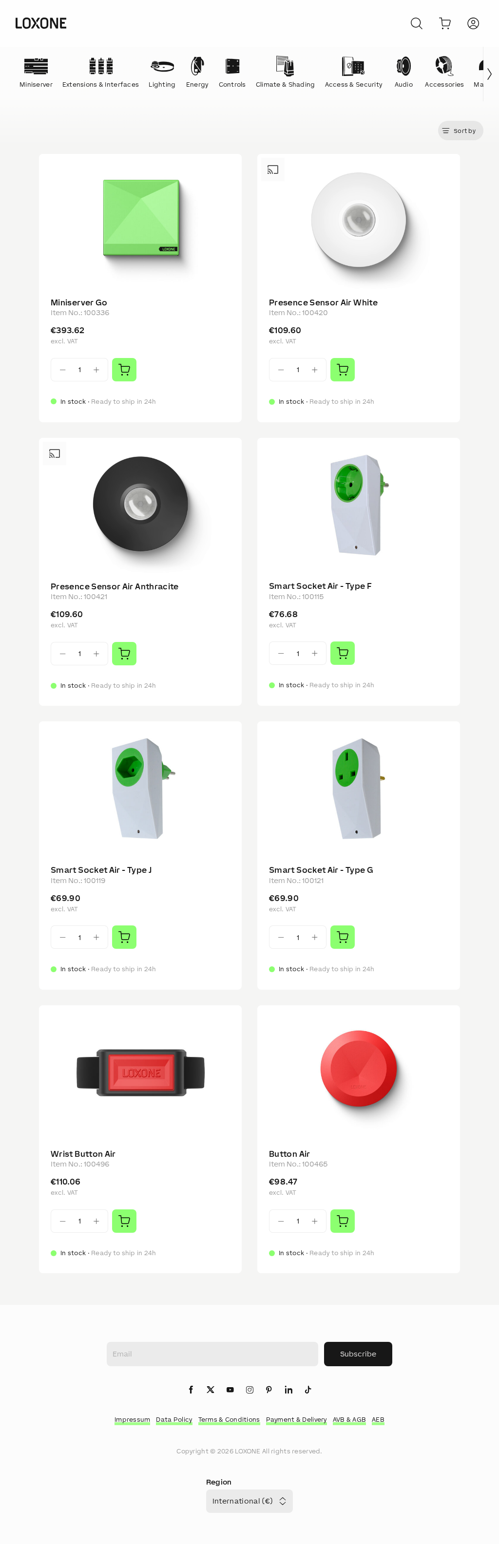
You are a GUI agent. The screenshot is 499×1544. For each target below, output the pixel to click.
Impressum (133, 1419)
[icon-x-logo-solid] (210, 1390)
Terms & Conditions (229, 1419)
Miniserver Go (79, 302)
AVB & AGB (349, 1419)
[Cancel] (416, 23)
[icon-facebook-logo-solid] (191, 1390)
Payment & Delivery (296, 1419)
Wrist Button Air (83, 1154)
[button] (460, 130)
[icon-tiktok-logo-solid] (308, 1390)
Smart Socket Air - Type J (101, 870)
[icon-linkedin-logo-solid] (288, 1390)
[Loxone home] (41, 23)
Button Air (289, 1154)
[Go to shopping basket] (445, 23)
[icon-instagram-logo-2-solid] (249, 1390)
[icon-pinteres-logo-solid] (269, 1390)
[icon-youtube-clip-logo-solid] (230, 1390)
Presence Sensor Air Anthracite (115, 586)
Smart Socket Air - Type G (321, 870)
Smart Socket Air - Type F (320, 586)
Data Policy (174, 1419)
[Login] (473, 23)
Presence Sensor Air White (323, 302)
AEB (378, 1419)
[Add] (124, 369)
